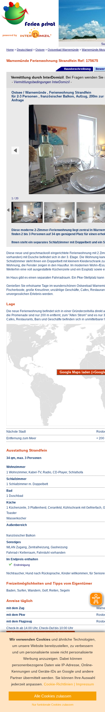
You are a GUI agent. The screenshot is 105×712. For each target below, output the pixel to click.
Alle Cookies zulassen (52, 696)
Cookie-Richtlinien (58, 684)
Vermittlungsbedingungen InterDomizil (42, 82)
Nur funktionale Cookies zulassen (52, 704)
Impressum (85, 684)
